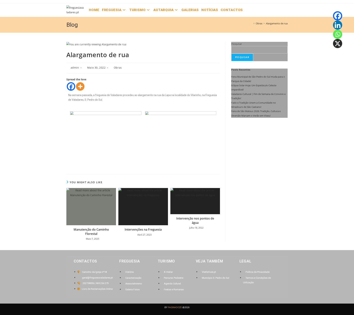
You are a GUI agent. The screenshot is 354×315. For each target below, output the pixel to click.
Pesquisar (236, 44)
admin (75, 67)
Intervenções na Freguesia (143, 229)
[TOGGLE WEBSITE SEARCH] (246, 10)
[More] (80, 86)
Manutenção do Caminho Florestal (91, 231)
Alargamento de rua (277, 23)
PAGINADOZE (175, 307)
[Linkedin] (337, 25)
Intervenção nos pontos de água (195, 220)
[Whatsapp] (337, 34)
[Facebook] (71, 86)
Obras (118, 67)
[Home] (251, 23)
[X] (337, 43)
